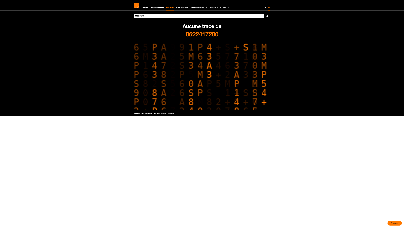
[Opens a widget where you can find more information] (394, 223)
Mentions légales (160, 113)
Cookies (171, 113)
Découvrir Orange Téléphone (153, 7)
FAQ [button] (224, 7)
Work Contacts (182, 7)
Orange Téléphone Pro (198, 7)
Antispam (170, 7)
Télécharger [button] (214, 7)
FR (269, 7)
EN (265, 7)
